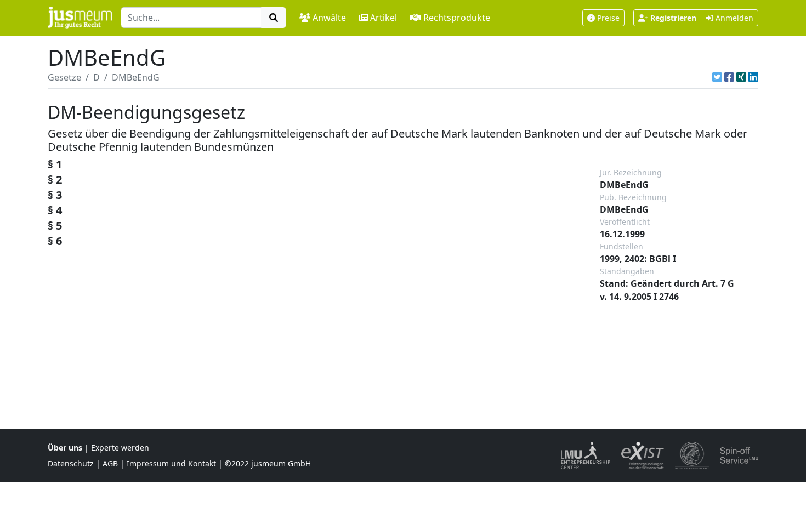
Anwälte (329, 18)
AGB (110, 463)
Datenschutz (71, 463)
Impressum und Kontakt (171, 463)
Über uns (65, 447)
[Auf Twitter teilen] (717, 77)
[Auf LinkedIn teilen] (753, 77)
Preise (608, 18)
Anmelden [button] (733, 18)
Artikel (383, 18)
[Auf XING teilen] (741, 77)
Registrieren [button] (673, 18)
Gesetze (64, 77)
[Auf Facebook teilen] (729, 77)
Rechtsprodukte (456, 18)
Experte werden (120, 447)
